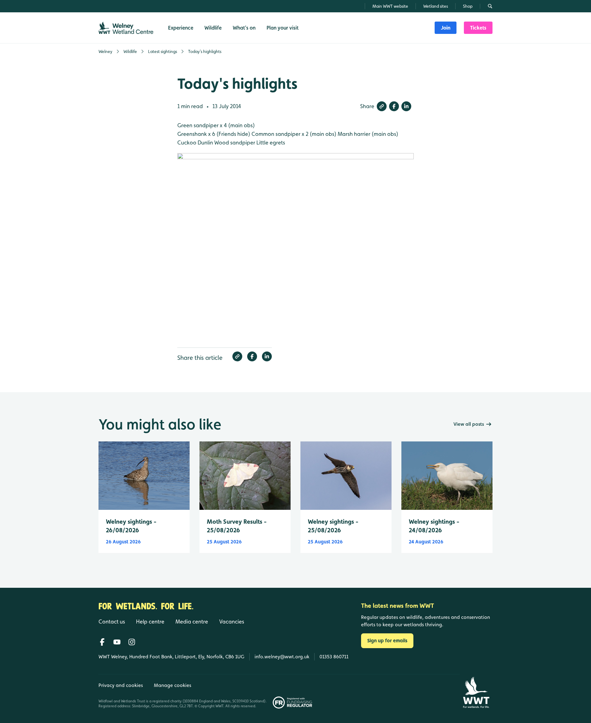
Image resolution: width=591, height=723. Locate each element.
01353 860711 (334, 657)
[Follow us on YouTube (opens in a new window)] (117, 642)
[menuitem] (445, 28)
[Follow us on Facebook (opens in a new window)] (102, 642)
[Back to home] (476, 692)
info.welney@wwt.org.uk (282, 657)
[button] (382, 106)
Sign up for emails (387, 641)
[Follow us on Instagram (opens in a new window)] (131, 642)
